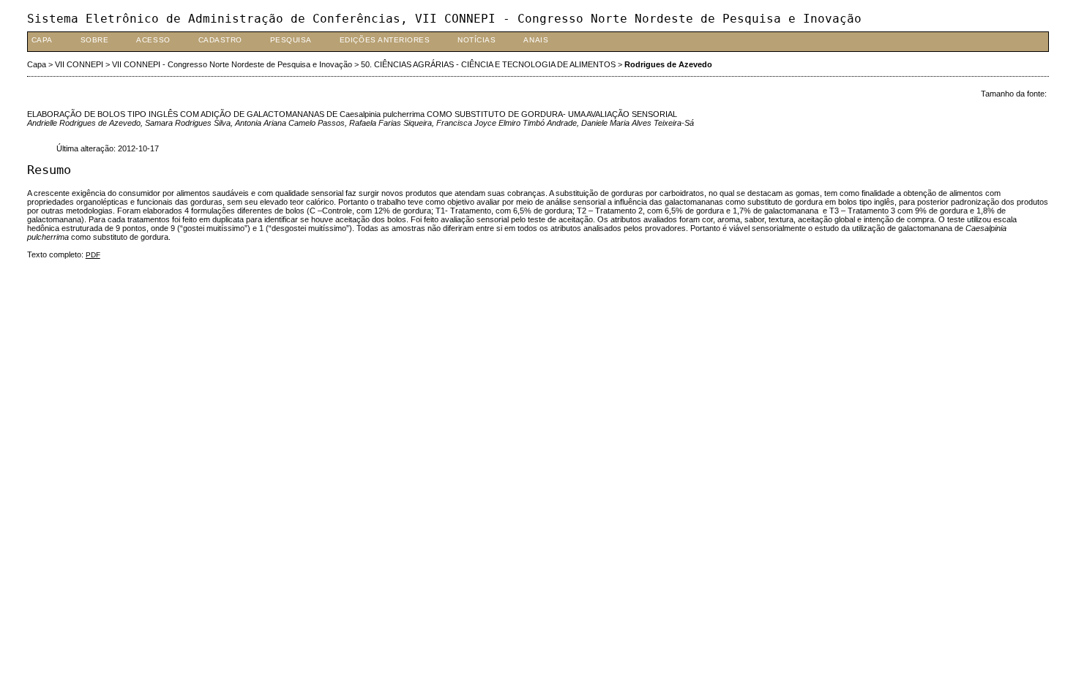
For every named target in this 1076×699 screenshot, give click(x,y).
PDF (93, 255)
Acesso (153, 40)
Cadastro (220, 40)
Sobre (95, 40)
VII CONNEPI (79, 64)
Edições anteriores (385, 40)
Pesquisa (291, 40)
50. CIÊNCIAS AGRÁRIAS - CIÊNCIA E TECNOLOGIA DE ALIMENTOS (488, 64)
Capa (42, 40)
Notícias (476, 40)
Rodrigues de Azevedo (668, 64)
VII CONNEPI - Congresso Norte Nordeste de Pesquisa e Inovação (232, 64)
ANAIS (535, 40)
